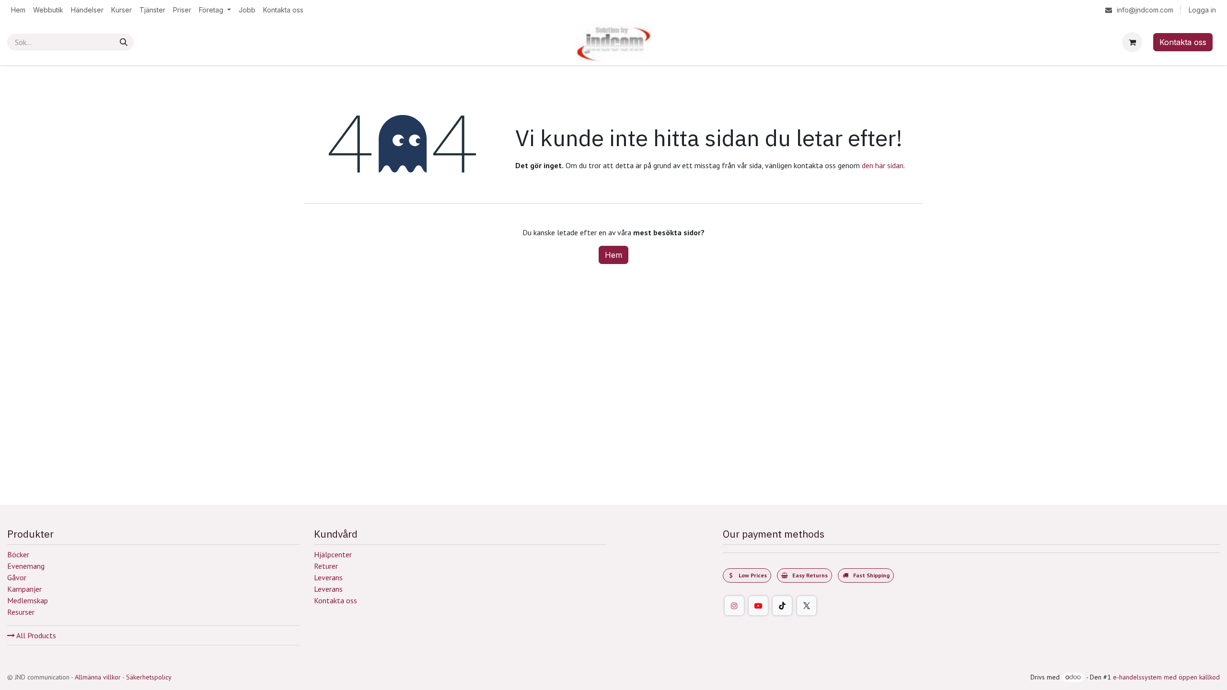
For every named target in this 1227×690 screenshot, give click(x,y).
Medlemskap (27, 600)
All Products (35, 635)
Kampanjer (24, 589)
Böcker (18, 554)
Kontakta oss (1182, 42)
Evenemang (26, 566)
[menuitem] (18, 10)
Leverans (328, 577)
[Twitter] (806, 605)
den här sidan (882, 165)
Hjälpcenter (333, 554)
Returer (326, 566)
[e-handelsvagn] (1132, 42)
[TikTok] (782, 605)
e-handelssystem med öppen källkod (1166, 677)
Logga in (1202, 10)
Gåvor (16, 577)
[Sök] (124, 42)
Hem (613, 255)
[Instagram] (734, 605)
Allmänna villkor (98, 677)
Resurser (21, 612)
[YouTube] (758, 605)
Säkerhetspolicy (149, 677)
